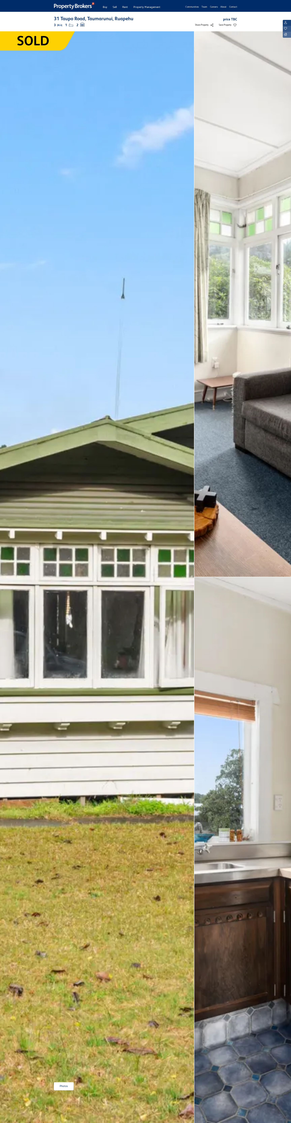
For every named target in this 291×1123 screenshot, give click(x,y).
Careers (214, 7)
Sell (115, 7)
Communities (192, 7)
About (223, 7)
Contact (233, 7)
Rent (125, 7)
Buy (105, 7)
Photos (64, 1086)
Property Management (146, 7)
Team (204, 7)
